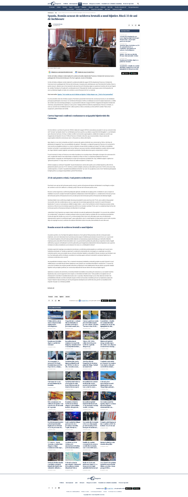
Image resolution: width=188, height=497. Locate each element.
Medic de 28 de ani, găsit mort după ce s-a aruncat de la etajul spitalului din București (90, 465)
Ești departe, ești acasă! (82, 9)
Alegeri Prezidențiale (97, 9)
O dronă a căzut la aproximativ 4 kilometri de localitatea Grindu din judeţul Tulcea (73, 465)
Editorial (103, 7)
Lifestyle (85, 3)
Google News (84, 300)
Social (96, 7)
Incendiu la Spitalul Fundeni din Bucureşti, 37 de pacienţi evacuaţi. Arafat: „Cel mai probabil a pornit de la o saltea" (90, 404)
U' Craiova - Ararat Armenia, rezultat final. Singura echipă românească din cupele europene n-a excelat (55, 445)
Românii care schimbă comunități (112, 3)
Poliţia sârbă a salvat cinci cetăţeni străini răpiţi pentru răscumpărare (54, 323)
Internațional (73, 3)
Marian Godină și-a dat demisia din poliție (107, 443)
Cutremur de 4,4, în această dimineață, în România (54, 383)
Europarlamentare (133, 7)
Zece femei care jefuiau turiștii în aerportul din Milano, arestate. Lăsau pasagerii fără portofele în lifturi (108, 465)
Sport (70, 7)
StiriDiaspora (51, 12)
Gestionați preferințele (96, 491)
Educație (77, 7)
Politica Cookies (85, 491)
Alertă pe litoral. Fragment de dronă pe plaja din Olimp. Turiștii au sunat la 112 (90, 364)
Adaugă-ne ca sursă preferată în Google (62, 72)
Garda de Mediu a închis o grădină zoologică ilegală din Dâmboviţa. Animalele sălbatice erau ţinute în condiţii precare (55, 465)
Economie (52, 7)
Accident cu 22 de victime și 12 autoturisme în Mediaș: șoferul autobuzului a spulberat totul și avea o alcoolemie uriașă (73, 445)
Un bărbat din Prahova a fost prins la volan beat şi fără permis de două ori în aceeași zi (72, 384)
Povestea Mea (70, 9)
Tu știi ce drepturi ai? (120, 7)
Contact (105, 491)
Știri (80, 3)
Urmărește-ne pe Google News (86, 72)
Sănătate (84, 7)
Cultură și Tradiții (117, 9)
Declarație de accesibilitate (115, 491)
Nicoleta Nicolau (58, 24)
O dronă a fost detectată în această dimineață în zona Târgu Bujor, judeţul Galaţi (106, 384)
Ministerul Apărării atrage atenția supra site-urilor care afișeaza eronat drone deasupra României (108, 343)
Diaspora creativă (94, 3)
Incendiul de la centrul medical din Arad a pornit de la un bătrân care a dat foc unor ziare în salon (90, 384)
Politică (66, 3)
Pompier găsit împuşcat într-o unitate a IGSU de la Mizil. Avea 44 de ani (108, 424)
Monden (65, 7)
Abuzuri (90, 7)
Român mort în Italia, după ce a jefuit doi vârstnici (54, 343)
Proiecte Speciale (128, 3)
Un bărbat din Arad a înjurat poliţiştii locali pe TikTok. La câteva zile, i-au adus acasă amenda (72, 364)
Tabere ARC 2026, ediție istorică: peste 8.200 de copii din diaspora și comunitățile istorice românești (89, 343)
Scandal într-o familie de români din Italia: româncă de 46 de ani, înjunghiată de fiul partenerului (107, 323)
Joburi (58, 7)
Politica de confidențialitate (73, 491)
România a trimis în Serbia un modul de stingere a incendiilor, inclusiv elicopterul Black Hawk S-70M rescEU (72, 404)
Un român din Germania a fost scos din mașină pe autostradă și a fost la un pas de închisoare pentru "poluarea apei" (90, 424)
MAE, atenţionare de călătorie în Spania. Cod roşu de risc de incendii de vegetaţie (55, 404)
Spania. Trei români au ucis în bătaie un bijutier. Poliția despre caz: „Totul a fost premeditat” (85, 94)
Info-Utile (110, 7)
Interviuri (107, 9)
